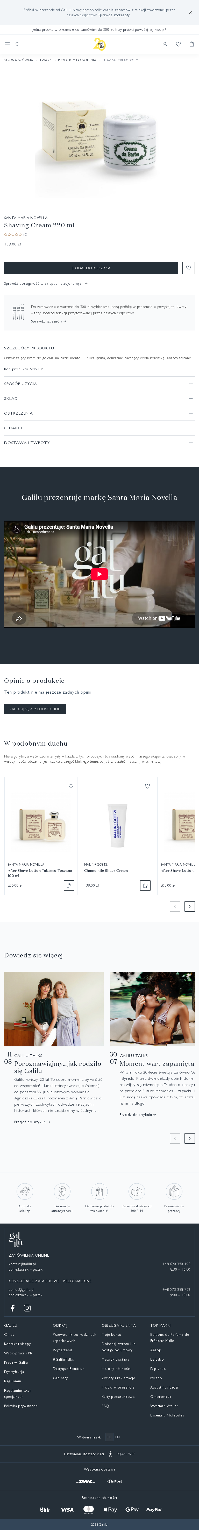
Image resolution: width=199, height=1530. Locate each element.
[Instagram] (27, 1308)
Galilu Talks (28, 1055)
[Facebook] (13, 1308)
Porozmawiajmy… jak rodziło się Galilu (58, 1067)
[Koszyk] (192, 44)
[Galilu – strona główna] (99, 44)
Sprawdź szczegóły (46, 321)
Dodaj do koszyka (91, 268)
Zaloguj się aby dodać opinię (35, 709)
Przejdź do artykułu (30, 1122)
